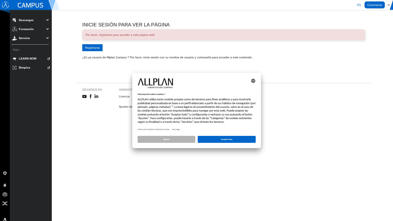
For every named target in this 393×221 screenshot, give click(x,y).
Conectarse (374, 5)
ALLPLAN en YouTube (84, 96)
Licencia (124, 96)
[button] (359, 5)
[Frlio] (4, 194)
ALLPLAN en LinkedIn (96, 96)
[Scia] (4, 185)
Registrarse (92, 47)
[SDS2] (4, 173)
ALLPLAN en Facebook (90, 96)
